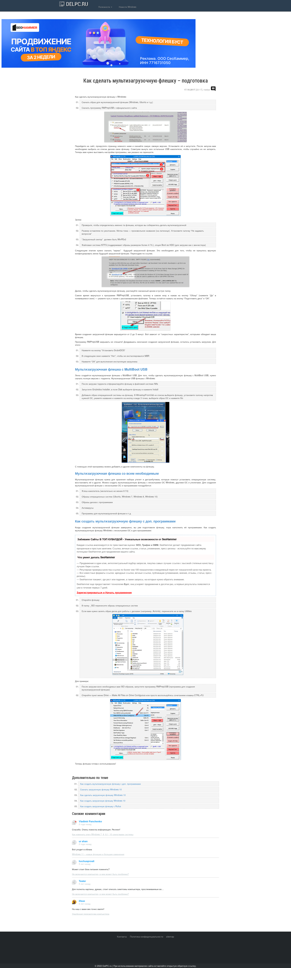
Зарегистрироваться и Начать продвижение (104, 592)
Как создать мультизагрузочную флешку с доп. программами (125, 521)
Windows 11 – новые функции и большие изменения (98, 854)
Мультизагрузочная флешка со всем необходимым (117, 473)
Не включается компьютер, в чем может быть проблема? (100, 874)
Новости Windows (127, 6)
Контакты (122, 936)
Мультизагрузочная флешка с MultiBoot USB (111, 369)
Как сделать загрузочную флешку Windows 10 (103, 795)
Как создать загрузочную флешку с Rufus (100, 806)
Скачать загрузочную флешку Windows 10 (101, 789)
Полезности (104, 6)
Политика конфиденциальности (146, 936)
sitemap (170, 936)
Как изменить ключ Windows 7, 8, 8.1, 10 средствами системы (102, 834)
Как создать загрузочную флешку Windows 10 (102, 800)
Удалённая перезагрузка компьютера (90, 913)
